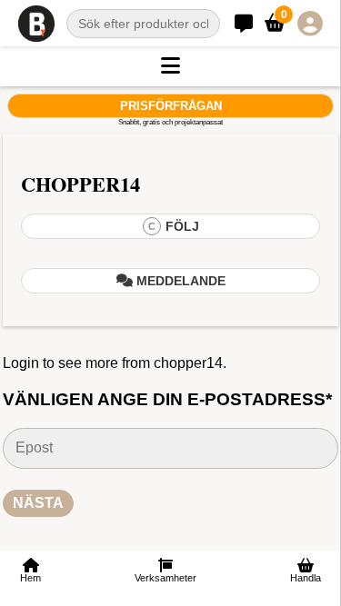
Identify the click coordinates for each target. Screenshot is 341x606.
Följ (173, 226)
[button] (170, 66)
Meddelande (179, 280)
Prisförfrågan (171, 106)
